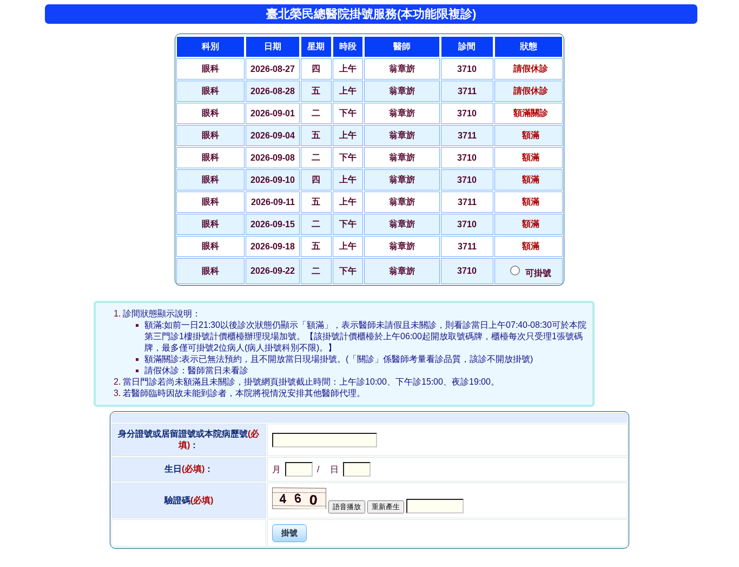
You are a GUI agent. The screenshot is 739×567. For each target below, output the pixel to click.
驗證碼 (188, 500)
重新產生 (386, 507)
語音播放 (347, 507)
